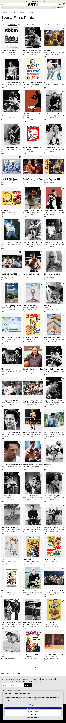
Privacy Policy (32, 705)
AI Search (61, 7)
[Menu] (2, 4)
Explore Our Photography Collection (33, 1)
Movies (12, 12)
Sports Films (22, 12)
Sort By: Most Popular (52, 24)
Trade (59, 4)
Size (3, 24)
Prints (31, 12)
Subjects (4, 12)
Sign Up (28, 685)
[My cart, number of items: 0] (64, 4)
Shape (20, 24)
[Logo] (33, 4)
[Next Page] (35, 667)
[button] (33, 1)
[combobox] (27, 7)
